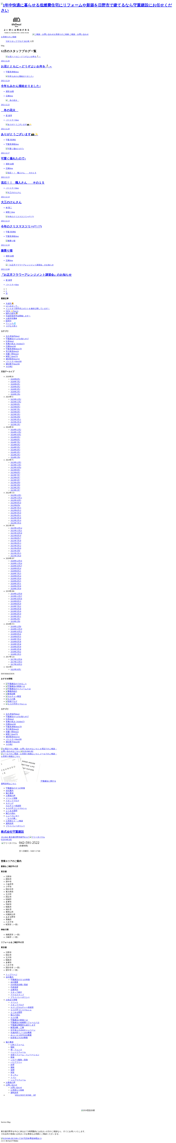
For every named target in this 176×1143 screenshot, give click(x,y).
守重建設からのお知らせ (17, 339)
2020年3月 (16, 584)
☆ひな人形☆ (11, 326)
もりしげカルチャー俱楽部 (22, 1007)
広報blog (11, 346)
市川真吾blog (12, 351)
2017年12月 (16, 659)
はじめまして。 (12, 306)
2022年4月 (16, 515)
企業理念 (14, 990)
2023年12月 (16, 462)
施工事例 (9, 793)
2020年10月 (16, 566)
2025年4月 (15, 417)
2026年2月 (15, 392)
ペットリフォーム (18, 1052)
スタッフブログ (12, 801)
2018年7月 (16, 639)
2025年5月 (15, 414)
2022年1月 (16, 523)
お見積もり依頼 (17, 1090)
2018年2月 (16, 652)
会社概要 (14, 982)
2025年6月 (15, 412)
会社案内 (9, 791)
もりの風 (14, 1017)
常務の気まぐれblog (15, 344)
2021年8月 (16, 538)
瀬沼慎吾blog (13, 359)
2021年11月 (16, 531)
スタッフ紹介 (16, 992)
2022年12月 (16, 495)
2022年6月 (16, 510)
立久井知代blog (13, 336)
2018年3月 (16, 649)
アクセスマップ (17, 995)
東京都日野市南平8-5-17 (15, 837)
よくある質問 (11, 811)
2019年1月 (15, 621)
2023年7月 (15, 475)
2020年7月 (16, 573)
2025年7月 (15, 409)
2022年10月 (16, 500)
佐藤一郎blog (12, 354)
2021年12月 (16, 528)
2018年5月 (16, 644)
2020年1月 (16, 589)
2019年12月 (16, 594)
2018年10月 (16, 632)
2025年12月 (16, 399)
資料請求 (9, 823)
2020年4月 (16, 581)
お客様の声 (10, 796)
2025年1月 (15, 425)
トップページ (11, 974)
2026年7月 (15, 382)
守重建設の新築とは (19, 1020)
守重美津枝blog (14, 349)
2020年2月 (16, 586)
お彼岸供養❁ (11, 318)
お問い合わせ (16, 1087)
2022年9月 (16, 503)
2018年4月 (16, 647)
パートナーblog (14, 361)
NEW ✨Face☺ (12, 311)
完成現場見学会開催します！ (18, 316)
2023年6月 (15, 478)
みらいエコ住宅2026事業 (21, 1035)
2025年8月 (15, 407)
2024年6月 (15, 445)
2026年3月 (15, 389)
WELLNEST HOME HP (25, 1095)
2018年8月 (16, 637)
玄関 (12, 1070)
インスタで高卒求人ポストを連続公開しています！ (28, 309)
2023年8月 (15, 472)
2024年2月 (15, 455)
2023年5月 (15, 480)
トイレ (13, 1077)
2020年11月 (16, 563)
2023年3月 (15, 485)
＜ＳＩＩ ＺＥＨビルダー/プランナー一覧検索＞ (88, 1115)
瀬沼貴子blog (13, 364)
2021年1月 (16, 556)
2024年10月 (16, 435)
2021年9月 (16, 536)
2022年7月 (16, 508)
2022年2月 (16, 520)
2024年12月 (16, 430)
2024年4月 (15, 450)
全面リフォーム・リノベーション (25, 1055)
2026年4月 (15, 387)
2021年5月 (16, 546)
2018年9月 (16, 634)
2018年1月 (16, 654)
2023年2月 (15, 488)
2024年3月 (15, 452)
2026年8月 (15, 379)
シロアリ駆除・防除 (19, 1060)
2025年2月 (16, 422)
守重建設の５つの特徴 (15, 788)
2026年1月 (15, 394)
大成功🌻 (10, 303)
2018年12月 (16, 626)
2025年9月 (15, 404)
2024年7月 (15, 442)
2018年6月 (16, 642)
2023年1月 (15, 490)
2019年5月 (16, 611)
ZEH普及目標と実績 (19, 985)
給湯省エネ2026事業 (19, 1038)
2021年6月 (16, 543)
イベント (14, 1002)
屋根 (12, 1067)
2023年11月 (16, 465)
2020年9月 (16, 568)
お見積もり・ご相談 (14, 821)
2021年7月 (16, 541)
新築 (12, 1057)
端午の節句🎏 (12, 313)
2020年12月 (16, 561)
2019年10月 (16, 599)
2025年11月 (16, 402)
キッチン (14, 1075)
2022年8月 (15, 505)
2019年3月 (16, 616)
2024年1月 (15, 457)
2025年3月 (16, 419)
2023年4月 (15, 483)
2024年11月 (16, 432)
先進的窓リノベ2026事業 (21, 1033)
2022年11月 (16, 498)
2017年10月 (16, 664)
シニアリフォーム (18, 1080)
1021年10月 (16, 669)
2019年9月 (16, 601)
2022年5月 (16, 513)
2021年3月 (15, 551)
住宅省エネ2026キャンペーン (23, 1030)
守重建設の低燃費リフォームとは (25, 1022)
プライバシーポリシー (15, 826)
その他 (9, 366)
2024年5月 (15, 447)
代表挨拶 (14, 987)
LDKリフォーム (17, 1045)
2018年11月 (16, 629)
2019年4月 (16, 614)
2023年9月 (15, 470)
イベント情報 (11, 798)
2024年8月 (15, 440)
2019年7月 (16, 606)
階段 (12, 1047)
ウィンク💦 (11, 323)
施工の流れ (10, 813)
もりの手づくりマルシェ (16, 808)
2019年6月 (16, 609)
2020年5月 (16, 579)
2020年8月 (16, 571)
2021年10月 (16, 533)
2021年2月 (16, 553)
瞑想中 (8, 321)
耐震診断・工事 (17, 1028)
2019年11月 (16, 596)
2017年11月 (16, 662)
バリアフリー (16, 1062)
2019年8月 (16, 604)
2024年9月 (15, 437)
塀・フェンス (16, 1050)
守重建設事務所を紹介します (23, 1025)
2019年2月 (15, 619)
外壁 (12, 1065)
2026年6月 (15, 384)
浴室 (12, 1072)
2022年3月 (16, 518)
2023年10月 (16, 467)
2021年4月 (16, 548)
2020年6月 (16, 576)
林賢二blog (12, 356)
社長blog (10, 341)
